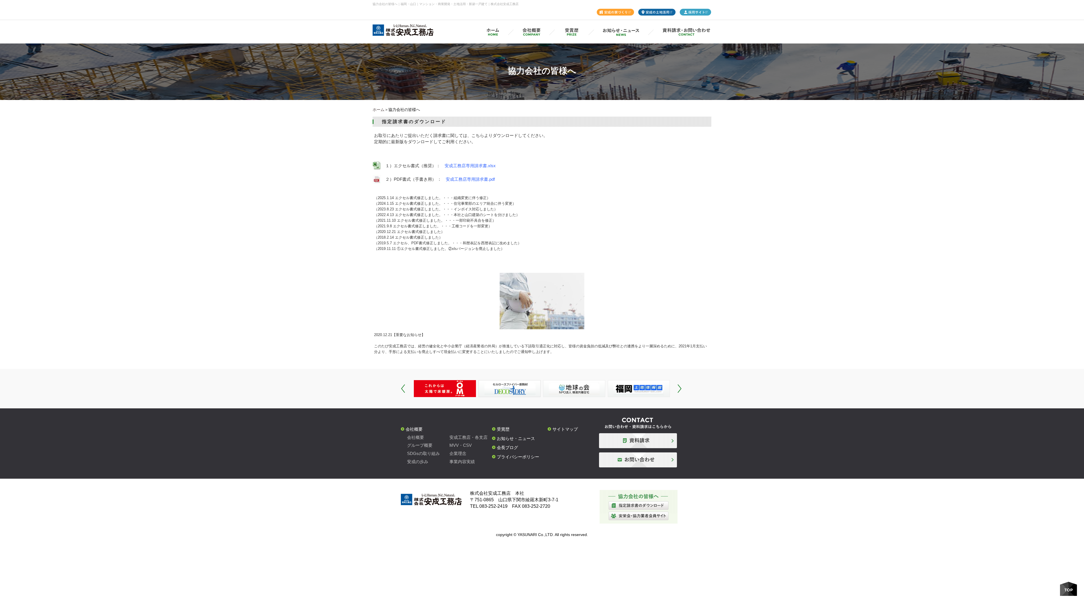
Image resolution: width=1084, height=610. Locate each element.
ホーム (378, 109)
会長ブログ (507, 447)
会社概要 (414, 429)
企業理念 (457, 453)
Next (679, 388)
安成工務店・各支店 (468, 437)
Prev (403, 388)
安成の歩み (417, 461)
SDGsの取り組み (423, 453)
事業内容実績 (462, 461)
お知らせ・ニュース (516, 438)
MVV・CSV (460, 445)
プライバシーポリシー (518, 456)
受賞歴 (503, 429)
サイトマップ (565, 429)
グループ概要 (419, 445)
